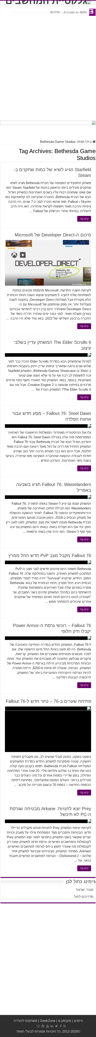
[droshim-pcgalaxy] (48, 127)
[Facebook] (60, 1026)
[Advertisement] (48, 67)
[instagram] (38, 1026)
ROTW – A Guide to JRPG (68, 12)
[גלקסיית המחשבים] (48, 2)
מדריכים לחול (83, 896)
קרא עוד (84, 218)
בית (89, 141)
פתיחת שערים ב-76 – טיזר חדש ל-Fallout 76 (48, 701)
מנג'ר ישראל (84, 889)
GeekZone (47, 1021)
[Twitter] (56, 1026)
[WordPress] (43, 1026)
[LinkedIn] (52, 1026)
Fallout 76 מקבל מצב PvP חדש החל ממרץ (49, 555)
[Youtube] (47, 1026)
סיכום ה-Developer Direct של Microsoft (53, 234)
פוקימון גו (64, 1021)
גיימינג (78, 1021)
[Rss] (64, 1026)
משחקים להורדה (25, 1021)
